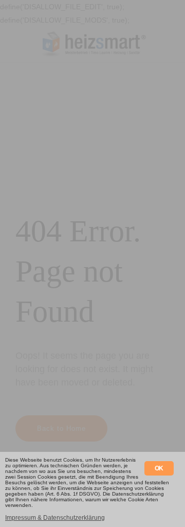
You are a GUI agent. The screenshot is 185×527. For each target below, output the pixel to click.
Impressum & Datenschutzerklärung (55, 517)
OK (159, 468)
